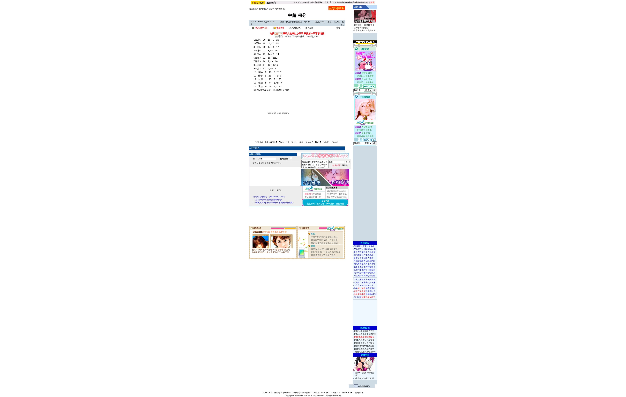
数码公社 (365, 327)
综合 (271, 9)
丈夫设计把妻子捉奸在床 (364, 282)
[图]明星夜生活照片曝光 (364, 343)
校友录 (352, 2)
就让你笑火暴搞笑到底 (337, 197)
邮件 (358, 2)
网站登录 (287, 392)
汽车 (326, 2)
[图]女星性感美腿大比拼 (364, 349)
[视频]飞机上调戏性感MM (365, 352)
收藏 (326, 142)
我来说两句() (261, 28)
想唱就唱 (317, 194)
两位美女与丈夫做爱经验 (364, 276)
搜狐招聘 (278, 392)
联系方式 (325, 392)
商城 (363, 2)
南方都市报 (280, 9)
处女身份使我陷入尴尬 (363, 258)
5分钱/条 (340, 165)
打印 (337, 22)
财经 (319, 2)
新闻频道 (263, 9)
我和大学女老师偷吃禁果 (364, 273)
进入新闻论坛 (295, 28)
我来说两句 (271, 142)
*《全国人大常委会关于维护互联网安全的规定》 (274, 202)
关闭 (335, 142)
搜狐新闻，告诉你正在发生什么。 (290, 36)
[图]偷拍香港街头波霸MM (365, 334)
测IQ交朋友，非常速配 (337, 194)
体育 (309, 2)
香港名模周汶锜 (364, 288)
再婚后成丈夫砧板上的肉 (364, 261)
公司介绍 (359, 392)
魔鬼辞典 (340, 204)
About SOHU (347, 392)
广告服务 (316, 392)
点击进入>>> (313, 36)
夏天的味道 (310, 197)
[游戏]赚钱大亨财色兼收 (364, 246)
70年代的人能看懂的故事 (365, 249)
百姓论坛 (365, 243)
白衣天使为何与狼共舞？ (364, 30)
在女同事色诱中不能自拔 (364, 270)
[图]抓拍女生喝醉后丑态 (364, 331)
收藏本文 (280, 28)
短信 (341, 2)
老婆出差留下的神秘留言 (364, 267)
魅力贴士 (320, 204)
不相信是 (364, 297)
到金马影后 (364, 291)
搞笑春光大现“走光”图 (364, 378)
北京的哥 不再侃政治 (363, 25)
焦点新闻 (311, 204)
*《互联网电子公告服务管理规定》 (268, 199)
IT (323, 2)
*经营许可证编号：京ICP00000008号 (269, 197)
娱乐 (314, 2)
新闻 (304, 2)
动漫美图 (365, 355)
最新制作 (309, 194)
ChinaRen (267, 392)
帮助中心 (297, 392)
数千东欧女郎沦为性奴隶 (364, 252)
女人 (336, 2)
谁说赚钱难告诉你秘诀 (337, 191)
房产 (331, 2)
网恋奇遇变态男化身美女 (364, 264)
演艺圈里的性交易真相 (363, 255)
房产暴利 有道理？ (362, 28)
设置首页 (306, 392)
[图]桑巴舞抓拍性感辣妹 (364, 340)
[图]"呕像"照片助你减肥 (364, 346)
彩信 (346, 2)
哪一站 (318, 197)
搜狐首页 (297, 2)
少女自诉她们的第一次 (363, 285)
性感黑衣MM (365, 294)
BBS (368, 2)
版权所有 (337, 395)
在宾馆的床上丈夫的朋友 (364, 279)
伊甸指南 (330, 204)
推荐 (329, 22)
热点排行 (320, 22)
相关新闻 (309, 28)
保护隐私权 (335, 392)
